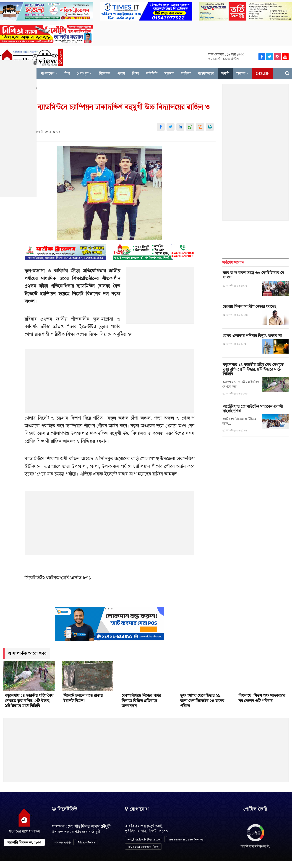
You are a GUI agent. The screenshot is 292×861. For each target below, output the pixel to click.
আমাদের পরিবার (63, 842)
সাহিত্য (186, 73)
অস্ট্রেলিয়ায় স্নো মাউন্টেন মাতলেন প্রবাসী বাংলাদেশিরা (253, 409)
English (262, 73)
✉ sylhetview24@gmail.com (145, 839)
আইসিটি (151, 73)
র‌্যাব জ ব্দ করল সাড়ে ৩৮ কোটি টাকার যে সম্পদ (253, 275)
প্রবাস (121, 73)
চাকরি (225, 73)
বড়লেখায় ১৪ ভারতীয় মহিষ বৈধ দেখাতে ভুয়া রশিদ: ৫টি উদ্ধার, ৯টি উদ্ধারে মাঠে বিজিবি (253, 369)
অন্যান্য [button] (241, 73)
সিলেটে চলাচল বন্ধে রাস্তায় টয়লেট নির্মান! (83, 698)
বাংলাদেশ (48, 73)
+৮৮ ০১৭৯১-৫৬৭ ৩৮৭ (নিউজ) (143, 847)
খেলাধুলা (83, 73)
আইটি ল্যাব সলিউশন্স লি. (255, 846)
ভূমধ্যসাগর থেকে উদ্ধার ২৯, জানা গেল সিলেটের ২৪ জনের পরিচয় (202, 701)
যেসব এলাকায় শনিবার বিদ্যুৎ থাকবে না (252, 335)
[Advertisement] (160, 297)
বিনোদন (104, 73)
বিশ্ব (67, 73)
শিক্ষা (135, 73)
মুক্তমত (169, 73)
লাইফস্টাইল (206, 73)
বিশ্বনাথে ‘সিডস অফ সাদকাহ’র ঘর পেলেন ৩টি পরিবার (262, 698)
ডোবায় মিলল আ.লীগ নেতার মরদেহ (249, 306)
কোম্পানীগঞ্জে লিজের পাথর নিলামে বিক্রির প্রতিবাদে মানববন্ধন (141, 701)
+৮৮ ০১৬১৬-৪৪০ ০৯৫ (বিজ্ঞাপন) (186, 839)
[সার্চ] (287, 73)
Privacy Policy (86, 842)
